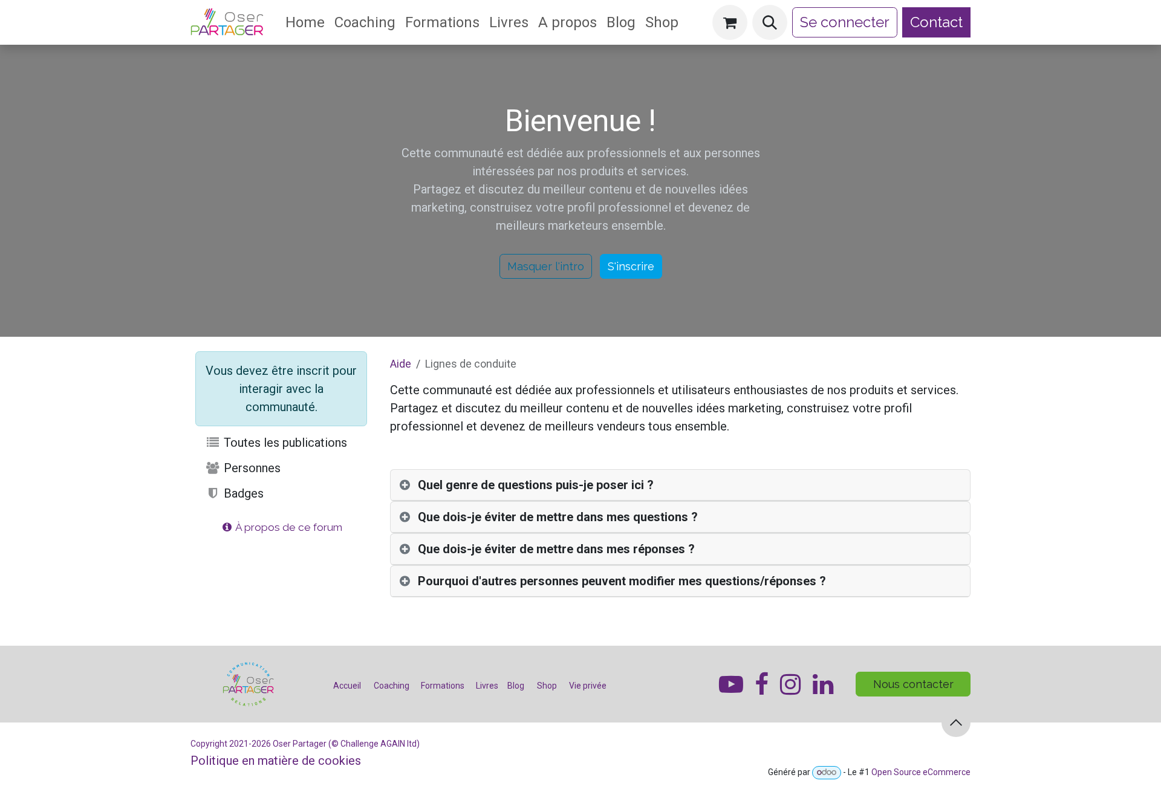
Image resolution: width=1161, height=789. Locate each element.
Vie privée (588, 685)
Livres (487, 685)
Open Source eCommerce (921, 772)
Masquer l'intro (545, 266)
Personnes (251, 468)
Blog (516, 685)
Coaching (391, 685)
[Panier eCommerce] (729, 22)
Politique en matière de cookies (275, 760)
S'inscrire (631, 266)
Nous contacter (913, 684)
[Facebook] (823, 684)
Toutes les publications (284, 442)
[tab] (680, 485)
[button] (769, 22)
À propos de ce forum (287, 527)
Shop (547, 685)
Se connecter (844, 22)
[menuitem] (305, 22)
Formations (442, 685)
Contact (936, 22)
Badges (242, 493)
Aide (400, 363)
